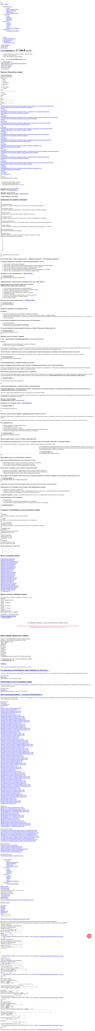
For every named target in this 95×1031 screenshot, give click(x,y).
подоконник (5, 82)
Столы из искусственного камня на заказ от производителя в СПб (17, 838)
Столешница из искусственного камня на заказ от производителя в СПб (19, 830)
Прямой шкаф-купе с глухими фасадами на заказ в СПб (15, 810)
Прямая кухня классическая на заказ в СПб (11, 755)
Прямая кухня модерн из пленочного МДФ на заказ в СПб (15, 784)
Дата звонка (4, 930)
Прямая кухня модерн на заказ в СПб (10, 787)
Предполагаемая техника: (7, 1012)
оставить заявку (6, 62)
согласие (8, 936)
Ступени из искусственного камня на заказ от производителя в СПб (18, 841)
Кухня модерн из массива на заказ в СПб (11, 779)
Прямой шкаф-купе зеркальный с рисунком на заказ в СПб (15, 823)
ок (60, 1029)
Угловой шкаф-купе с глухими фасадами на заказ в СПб (15, 811)
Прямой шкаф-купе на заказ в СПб (9, 812)
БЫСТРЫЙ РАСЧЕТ (7, 660)
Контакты (9, 20)
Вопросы (9, 24)
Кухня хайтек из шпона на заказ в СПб (10, 732)
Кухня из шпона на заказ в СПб (9, 799)
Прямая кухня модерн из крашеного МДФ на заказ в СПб (15, 776)
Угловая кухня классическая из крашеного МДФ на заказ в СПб (17, 745)
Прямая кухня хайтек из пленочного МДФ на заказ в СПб (15, 728)
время (2, 933)
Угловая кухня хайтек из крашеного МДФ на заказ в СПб (15, 721)
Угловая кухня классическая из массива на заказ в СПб (14, 749)
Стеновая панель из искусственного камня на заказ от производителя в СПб (20, 837)
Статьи (8, 25)
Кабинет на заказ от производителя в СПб (11, 847)
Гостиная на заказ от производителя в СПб (11, 846)
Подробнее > (4, 677)
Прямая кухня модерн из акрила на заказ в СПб (13, 772)
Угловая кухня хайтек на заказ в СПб (10, 736)
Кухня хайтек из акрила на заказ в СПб (10, 715)
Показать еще (5, 174)
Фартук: (3, 1014)
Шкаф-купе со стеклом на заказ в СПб (10, 814)
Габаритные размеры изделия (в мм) (10, 985)
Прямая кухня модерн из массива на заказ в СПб (13, 780)
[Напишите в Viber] (33, 273)
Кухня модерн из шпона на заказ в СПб (11, 788)
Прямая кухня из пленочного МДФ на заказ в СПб (13, 795)
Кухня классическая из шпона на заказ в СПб (12, 756)
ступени (4, 88)
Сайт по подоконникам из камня (9, 899)
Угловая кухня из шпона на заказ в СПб (11, 802)
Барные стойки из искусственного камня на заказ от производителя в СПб (19, 833)
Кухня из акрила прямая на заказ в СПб (11, 711)
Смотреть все (5, 591)
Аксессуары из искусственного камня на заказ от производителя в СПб (19, 831)
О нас (8, 16)
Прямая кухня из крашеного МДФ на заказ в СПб (13, 763)
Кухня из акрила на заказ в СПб (9, 709)
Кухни (8, 8)
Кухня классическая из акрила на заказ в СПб (12, 739)
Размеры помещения (6, 1017)
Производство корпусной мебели (9, 845)
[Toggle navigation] (1, 1)
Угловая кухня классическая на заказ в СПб (12, 760)
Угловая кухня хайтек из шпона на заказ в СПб (12, 735)
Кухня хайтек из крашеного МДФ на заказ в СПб (13, 719)
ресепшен (4, 84)
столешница (5, 87)
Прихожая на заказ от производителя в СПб (12, 850)
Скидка (4, 94)
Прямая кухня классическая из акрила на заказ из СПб (14, 740)
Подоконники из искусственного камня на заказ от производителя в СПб (19, 835)
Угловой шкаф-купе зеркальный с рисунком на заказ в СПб (16, 825)
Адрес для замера (5, 967)
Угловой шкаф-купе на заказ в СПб (9, 818)
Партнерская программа (13, 30)
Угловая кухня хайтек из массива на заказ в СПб (13, 725)
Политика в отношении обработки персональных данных (15, 919)
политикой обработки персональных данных (48, 1029)
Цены (8, 26)
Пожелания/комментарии (7, 996)
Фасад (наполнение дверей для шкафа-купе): (12, 1009)
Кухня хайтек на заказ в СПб (8, 713)
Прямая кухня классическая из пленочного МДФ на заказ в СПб (17, 752)
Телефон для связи (5, 928)
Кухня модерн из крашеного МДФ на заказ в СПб (13, 775)
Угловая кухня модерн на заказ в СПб (10, 792)
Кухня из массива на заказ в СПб (9, 766)
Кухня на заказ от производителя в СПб (11, 708)
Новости (9, 17)
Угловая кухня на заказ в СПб (8, 803)
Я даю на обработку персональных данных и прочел (32, 936)
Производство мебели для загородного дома (12, 855)
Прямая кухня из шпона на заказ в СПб (10, 800)
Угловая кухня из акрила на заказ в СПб (11, 712)
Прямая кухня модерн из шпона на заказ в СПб (12, 790)
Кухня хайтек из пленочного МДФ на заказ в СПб (13, 727)
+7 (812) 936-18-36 (5, 895)
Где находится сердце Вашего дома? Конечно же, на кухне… (25, 670)
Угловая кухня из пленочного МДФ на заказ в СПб (13, 796)
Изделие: (3, 981)
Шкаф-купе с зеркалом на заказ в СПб (10, 819)
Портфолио (9, 18)
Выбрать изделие (5, 969)
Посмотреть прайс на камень (8, 616)
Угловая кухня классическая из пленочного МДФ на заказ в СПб (17, 753)
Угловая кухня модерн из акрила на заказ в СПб (13, 774)
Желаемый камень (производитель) (9, 993)
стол (3, 85)
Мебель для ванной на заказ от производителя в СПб (14, 849)
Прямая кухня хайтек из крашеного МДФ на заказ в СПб (15, 720)
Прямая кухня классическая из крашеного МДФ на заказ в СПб (17, 744)
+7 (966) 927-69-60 (29, 300)
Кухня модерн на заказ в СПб (8, 770)
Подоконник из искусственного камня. (16, 682)
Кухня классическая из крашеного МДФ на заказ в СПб (15, 743)
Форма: (2, 982)
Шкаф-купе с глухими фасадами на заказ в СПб (13, 808)
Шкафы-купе (10, 12)
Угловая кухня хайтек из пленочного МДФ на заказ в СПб (15, 729)
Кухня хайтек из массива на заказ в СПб (11, 723)
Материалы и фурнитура (13, 28)
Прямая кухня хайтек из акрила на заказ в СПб (12, 716)
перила (4, 81)
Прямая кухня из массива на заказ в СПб (11, 767)
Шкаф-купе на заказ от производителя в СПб (12, 807)
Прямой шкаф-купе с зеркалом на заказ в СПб (12, 820)
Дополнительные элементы (8, 987)
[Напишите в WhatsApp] (28, 193)
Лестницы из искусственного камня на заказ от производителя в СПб (18, 834)
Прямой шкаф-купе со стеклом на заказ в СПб (12, 815)
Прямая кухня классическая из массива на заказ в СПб (14, 748)
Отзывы (9, 22)
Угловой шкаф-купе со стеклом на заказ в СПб (12, 816)
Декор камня (4, 991)
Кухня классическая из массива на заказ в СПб (12, 747)
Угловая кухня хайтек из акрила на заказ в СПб (13, 717)
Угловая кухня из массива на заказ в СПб (11, 768)
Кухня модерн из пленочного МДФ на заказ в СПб (13, 783)
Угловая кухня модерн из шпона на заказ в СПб (13, 791)
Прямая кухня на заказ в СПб (8, 798)
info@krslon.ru (14, 190)
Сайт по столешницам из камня (25, 899)
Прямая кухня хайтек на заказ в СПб (10, 731)
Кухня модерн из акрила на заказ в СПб (11, 771)
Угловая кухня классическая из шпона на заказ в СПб (14, 759)
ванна (3, 79)
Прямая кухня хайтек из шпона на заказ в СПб (12, 733)
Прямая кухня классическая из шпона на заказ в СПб (14, 757)
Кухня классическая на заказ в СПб (9, 737)
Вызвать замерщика (5, 196)
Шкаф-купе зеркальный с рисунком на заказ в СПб (13, 822)
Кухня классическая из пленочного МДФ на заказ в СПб (15, 751)
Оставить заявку (6, 617)
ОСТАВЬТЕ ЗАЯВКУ (7, 276)
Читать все (5, 704)
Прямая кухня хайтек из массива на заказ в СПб (13, 724)
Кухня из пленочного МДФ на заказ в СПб (11, 794)
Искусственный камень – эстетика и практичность (21, 694)
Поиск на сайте (4, 4)
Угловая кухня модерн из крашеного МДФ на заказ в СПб (15, 778)
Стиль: (2, 1007)
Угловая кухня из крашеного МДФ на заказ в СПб (13, 764)
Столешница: (4, 1013)
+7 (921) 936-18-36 (23, 193)
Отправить (3, 937)
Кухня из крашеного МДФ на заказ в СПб (11, 762)
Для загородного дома (12, 13)
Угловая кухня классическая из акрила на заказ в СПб (14, 741)
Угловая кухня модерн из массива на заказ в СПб (13, 782)
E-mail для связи (5, 946)
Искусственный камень (12, 9)
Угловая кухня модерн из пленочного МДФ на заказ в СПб (16, 786)
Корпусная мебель (11, 10)
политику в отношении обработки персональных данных (48, 936)
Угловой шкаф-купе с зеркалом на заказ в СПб (12, 826)
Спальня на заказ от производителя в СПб (11, 851)
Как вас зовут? (4, 931)
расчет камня (15, 196)
